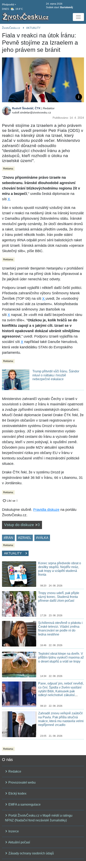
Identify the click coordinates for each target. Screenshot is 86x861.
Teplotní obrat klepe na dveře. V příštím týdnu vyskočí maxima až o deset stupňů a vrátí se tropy (61, 657)
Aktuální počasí (19, 842)
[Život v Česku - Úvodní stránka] (26, 17)
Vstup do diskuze (22, 525)
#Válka (42, 537)
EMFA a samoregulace (24, 804)
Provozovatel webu (22, 782)
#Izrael (24, 537)
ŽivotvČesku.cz (11, 27)
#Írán (8, 537)
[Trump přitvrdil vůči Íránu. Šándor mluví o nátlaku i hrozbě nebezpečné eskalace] (15, 379)
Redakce (14, 771)
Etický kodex (17, 793)
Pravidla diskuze (46, 510)
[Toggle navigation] (78, 17)
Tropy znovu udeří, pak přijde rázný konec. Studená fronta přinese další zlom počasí (58, 596)
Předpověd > (9, 4)
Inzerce (13, 831)
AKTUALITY (33, 27)
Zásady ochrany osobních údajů (31, 853)
